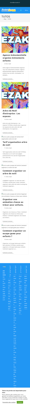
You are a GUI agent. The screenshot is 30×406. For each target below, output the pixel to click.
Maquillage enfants (15, 374)
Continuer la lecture (8, 79)
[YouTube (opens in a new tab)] (17, 4)
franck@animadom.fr (15, 2)
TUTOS (9, 19)
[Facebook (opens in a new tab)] (13, 4)
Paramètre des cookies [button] (9, 402)
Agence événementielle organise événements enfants (14, 58)
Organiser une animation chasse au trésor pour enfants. (13, 202)
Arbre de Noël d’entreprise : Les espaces (11, 113)
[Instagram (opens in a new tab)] (15, 4)
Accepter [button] (20, 402)
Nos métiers (20, 311)
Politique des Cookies (25, 290)
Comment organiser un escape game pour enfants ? (14, 233)
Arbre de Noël (15, 341)
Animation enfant (15, 280)
